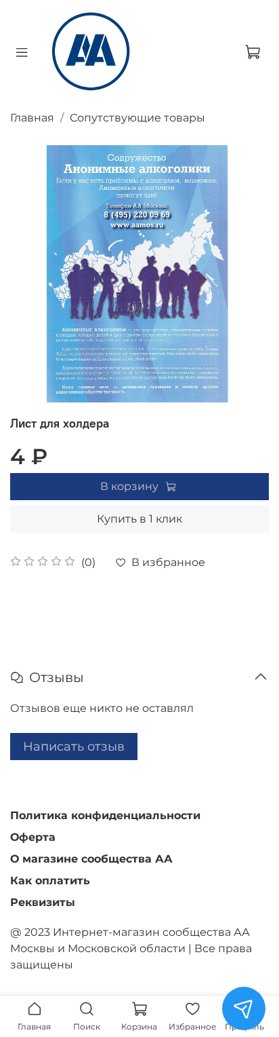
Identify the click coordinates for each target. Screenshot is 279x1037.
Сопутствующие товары (137, 117)
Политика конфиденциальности (105, 815)
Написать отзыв (74, 746)
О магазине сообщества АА (91, 858)
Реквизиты (42, 902)
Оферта (33, 837)
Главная (32, 117)
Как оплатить (50, 880)
